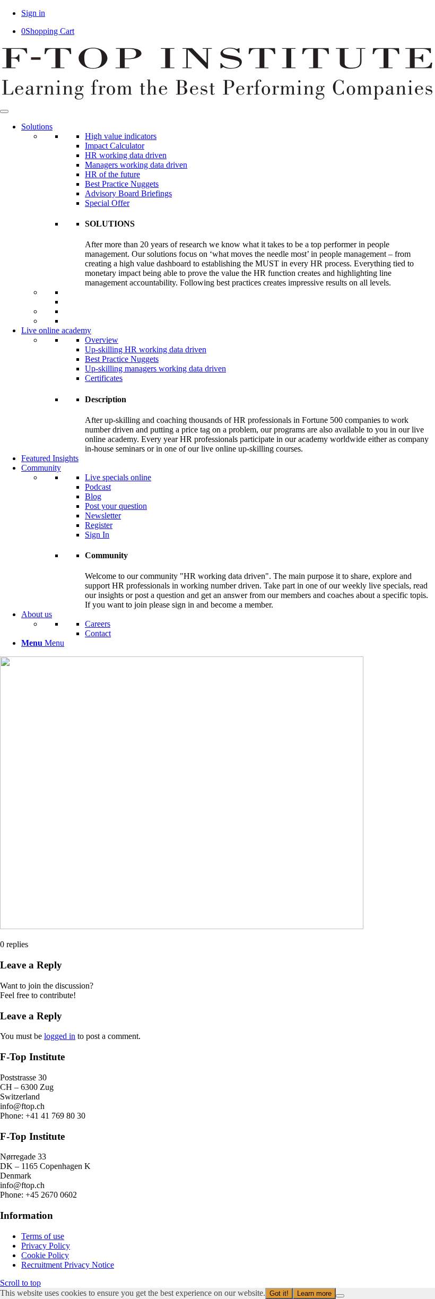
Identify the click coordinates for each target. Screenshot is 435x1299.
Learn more (314, 1293)
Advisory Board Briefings (128, 193)
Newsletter (103, 515)
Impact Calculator (114, 145)
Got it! (279, 1293)
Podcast (98, 486)
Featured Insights (50, 458)
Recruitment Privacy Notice (67, 1264)
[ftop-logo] (217, 98)
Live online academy (56, 330)
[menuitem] (228, 643)
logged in (59, 1036)
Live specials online (118, 477)
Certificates (104, 378)
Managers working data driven (136, 164)
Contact (98, 633)
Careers (97, 623)
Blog (93, 496)
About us (36, 614)
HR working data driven (126, 155)
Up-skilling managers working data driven (155, 368)
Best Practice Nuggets (122, 183)
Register (98, 525)
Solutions (37, 126)
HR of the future (112, 174)
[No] (340, 1295)
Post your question (116, 505)
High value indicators (120, 136)
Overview (101, 339)
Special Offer (107, 202)
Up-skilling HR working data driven (145, 349)
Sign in (33, 13)
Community (41, 467)
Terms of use (42, 1236)
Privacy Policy (45, 1245)
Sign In (97, 534)
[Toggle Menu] (4, 111)
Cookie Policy (45, 1255)
